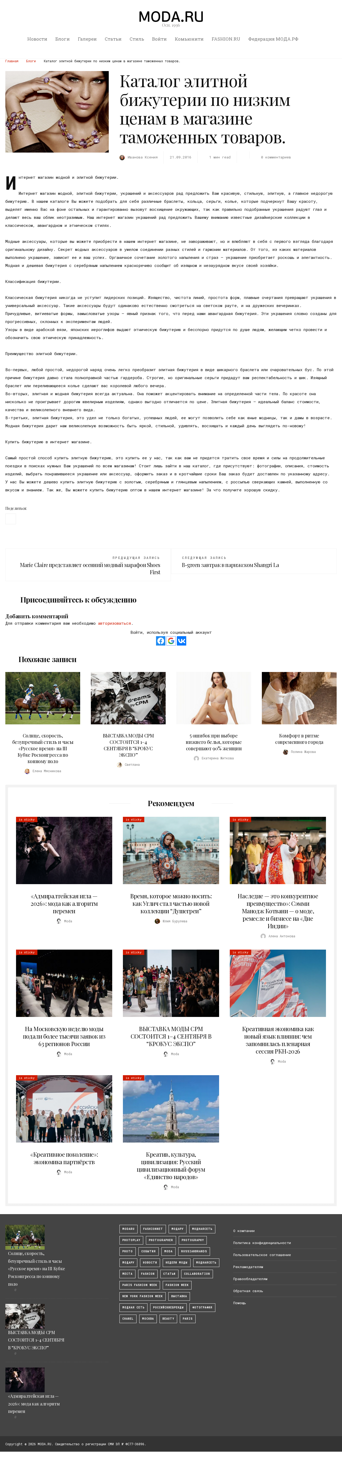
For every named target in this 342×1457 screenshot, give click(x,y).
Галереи (87, 39)
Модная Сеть (133, 1307)
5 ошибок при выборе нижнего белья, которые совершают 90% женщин (214, 742)
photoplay (131, 1240)
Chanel (128, 1318)
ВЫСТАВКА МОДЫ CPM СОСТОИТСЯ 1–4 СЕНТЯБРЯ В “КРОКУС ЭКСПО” (128, 745)
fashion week (177, 1285)
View (40, 698)
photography (193, 1240)
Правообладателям (250, 1278)
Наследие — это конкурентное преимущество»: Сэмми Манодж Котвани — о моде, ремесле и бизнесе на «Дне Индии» (278, 911)
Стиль (137, 39)
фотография (202, 1307)
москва (148, 1318)
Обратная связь (248, 1290)
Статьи (113, 39)
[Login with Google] (171, 641)
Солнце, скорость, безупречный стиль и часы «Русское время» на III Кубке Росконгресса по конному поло (42, 748)
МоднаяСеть (202, 1229)
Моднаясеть (206, 1262)
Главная (11, 61)
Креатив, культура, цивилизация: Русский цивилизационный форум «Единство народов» (171, 1165)
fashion (148, 1274)
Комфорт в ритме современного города (299, 738)
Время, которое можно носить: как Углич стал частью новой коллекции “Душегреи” (171, 903)
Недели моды (177, 1262)
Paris (188, 1318)
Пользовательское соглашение (262, 1254)
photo (127, 1251)
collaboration (197, 1274)
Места (127, 1274)
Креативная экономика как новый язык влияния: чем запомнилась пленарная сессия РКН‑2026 (278, 1040)
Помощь (239, 1302)
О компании (244, 1230)
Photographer (161, 1240)
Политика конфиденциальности (262, 1242)
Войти (159, 39)
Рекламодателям (248, 1266)
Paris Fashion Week (139, 1285)
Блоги (62, 39)
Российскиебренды (168, 1307)
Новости (37, 39)
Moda (168, 1251)
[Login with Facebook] (160, 641)
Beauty (168, 1318)
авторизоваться (114, 623)
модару (178, 1229)
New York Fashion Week (142, 1296)
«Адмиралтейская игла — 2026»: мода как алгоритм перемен (64, 903)
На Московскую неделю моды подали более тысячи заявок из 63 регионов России (64, 1036)
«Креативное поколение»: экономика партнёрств (64, 1158)
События (148, 1251)
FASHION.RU (226, 39)
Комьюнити (189, 39)
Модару (128, 1262)
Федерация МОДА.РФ (273, 39)
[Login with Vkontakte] (181, 641)
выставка (179, 1296)
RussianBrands (194, 1251)
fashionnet (153, 1229)
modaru (128, 1229)
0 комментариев (276, 157)
